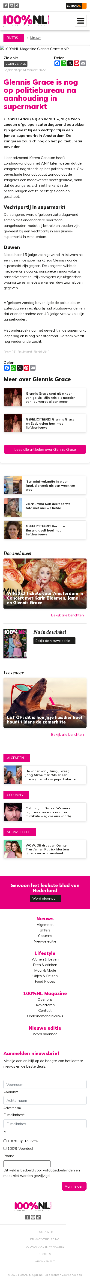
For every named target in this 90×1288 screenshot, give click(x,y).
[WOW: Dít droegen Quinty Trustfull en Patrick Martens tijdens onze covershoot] (45, 849)
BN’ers (45, 930)
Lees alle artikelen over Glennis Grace (45, 449)
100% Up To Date (22, 1141)
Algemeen (15, 758)
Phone (8, 1155)
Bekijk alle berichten (67, 615)
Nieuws (35, 38)
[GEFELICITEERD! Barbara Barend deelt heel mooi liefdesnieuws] (45, 530)
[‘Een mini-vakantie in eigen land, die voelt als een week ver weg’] (45, 485)
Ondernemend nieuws (45, 1016)
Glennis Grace (16, 63)
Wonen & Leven (45, 959)
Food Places (45, 981)
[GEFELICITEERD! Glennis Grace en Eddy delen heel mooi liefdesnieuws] (45, 423)
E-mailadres (14, 1114)
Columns (15, 795)
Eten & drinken (45, 964)
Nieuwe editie (18, 832)
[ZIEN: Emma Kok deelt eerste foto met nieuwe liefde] (45, 507)
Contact (45, 1010)
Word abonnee (44, 898)
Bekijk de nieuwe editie (53, 641)
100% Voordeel (20, 1148)
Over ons (45, 999)
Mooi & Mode (45, 970)
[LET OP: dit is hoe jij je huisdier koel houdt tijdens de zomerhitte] (45, 703)
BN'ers (12, 37)
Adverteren (45, 1005)
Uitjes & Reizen (45, 975)
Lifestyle (45, 953)
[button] (76, 6)
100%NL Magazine (26, 20)
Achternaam (12, 1108)
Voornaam (10, 1092)
